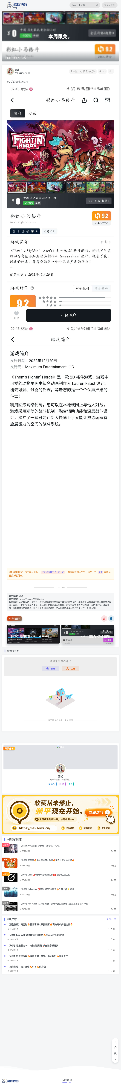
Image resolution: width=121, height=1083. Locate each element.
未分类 (16, 57)
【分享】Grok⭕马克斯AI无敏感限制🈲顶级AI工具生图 (45, 874)
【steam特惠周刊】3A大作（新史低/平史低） (40, 845)
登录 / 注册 (109, 5)
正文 (24, 57)
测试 (17, 69)
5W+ (53, 784)
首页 (9, 57)
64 (63, 784)
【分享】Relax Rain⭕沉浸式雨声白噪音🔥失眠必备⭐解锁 (47, 889)
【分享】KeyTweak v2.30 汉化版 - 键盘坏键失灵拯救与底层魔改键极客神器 (54, 903)
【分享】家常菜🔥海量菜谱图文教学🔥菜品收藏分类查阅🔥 (47, 860)
